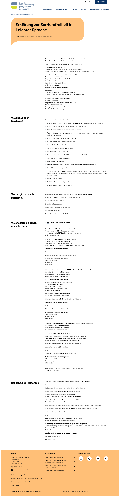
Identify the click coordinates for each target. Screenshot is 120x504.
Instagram (90, 457)
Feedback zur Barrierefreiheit (54, 471)
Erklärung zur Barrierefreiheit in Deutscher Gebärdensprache (55, 461)
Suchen (102, 2)
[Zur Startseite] (22, 6)
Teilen (106, 458)
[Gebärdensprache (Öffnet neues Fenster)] (89, 2)
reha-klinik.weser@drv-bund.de (24, 470)
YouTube (98, 457)
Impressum (28, 491)
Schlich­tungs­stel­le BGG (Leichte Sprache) (24, 478)
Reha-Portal (15, 485)
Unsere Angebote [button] (62, 9)
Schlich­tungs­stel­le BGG (18, 482)
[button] (101, 2)
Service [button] (74, 9)
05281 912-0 (18, 466)
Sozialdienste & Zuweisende (99, 9)
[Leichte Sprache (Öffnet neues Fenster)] (85, 2)
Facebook (81, 457)
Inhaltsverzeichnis (17, 491)
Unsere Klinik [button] (47, 9)
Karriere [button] (83, 9)
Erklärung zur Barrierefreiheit (54, 457)
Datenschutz (37, 491)
